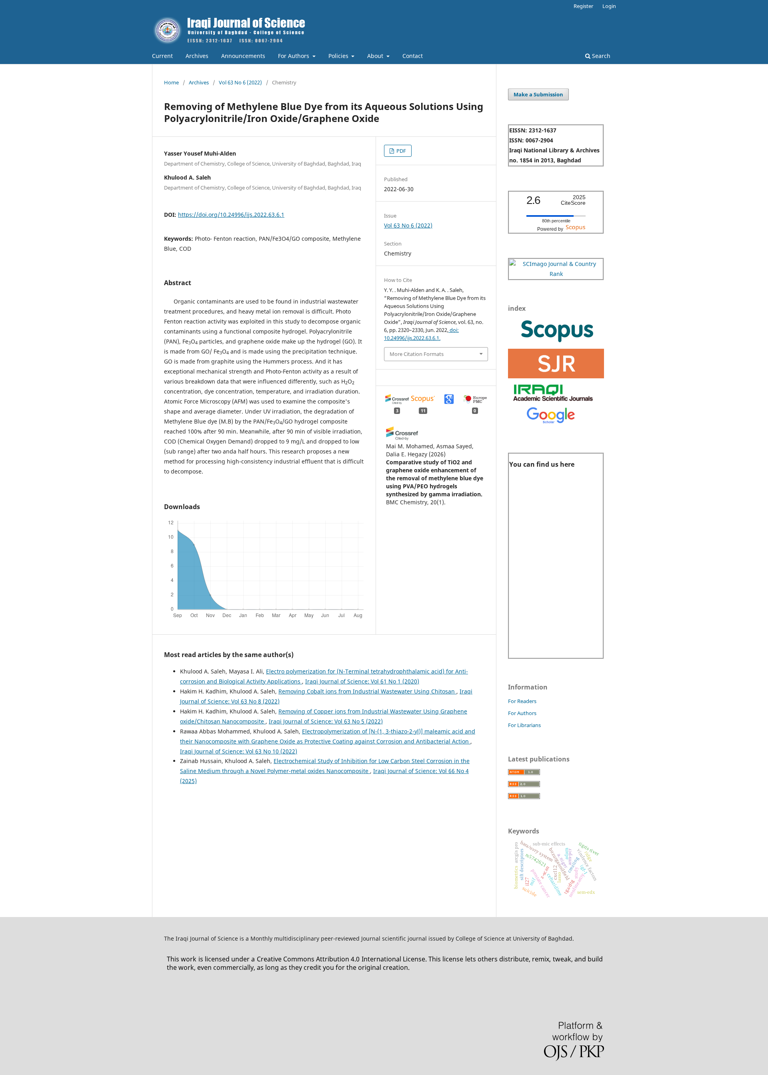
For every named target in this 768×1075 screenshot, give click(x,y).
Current (162, 56)
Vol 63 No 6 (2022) (240, 82)
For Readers (522, 701)
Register (583, 6)
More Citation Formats (417, 354)
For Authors (294, 56)
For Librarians (524, 725)
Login (609, 6)
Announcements (243, 56)
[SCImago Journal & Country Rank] (556, 274)
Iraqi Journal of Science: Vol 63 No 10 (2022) (238, 751)
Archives (197, 56)
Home (171, 82)
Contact (412, 56)
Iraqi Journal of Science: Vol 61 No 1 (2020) (362, 681)
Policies (339, 56)
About (376, 56)
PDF (400, 150)
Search (600, 56)
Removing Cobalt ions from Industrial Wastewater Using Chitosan (367, 691)
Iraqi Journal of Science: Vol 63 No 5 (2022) (326, 721)
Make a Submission (538, 94)
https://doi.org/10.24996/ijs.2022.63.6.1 (231, 214)
